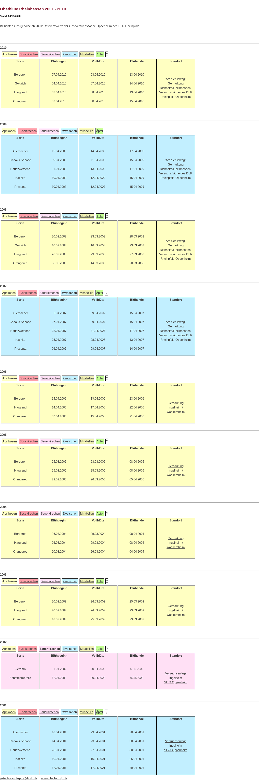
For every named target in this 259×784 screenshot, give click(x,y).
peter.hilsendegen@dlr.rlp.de (18, 778)
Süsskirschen (29, 54)
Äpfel (100, 54)
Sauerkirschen (50, 54)
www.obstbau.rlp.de (54, 778)
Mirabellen (87, 54)
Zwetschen (70, 54)
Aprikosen (9, 131)
